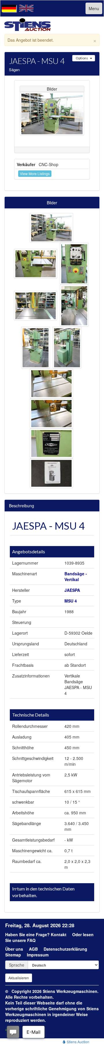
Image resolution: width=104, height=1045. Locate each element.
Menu (94, 8)
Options (82, 58)
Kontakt (58, 934)
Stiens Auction (77, 1041)
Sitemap (13, 955)
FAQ (31, 940)
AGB (33, 949)
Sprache (16, 965)
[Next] (79, 117)
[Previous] (24, 117)
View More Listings (35, 173)
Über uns (14, 949)
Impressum (38, 955)
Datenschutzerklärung (65, 949)
